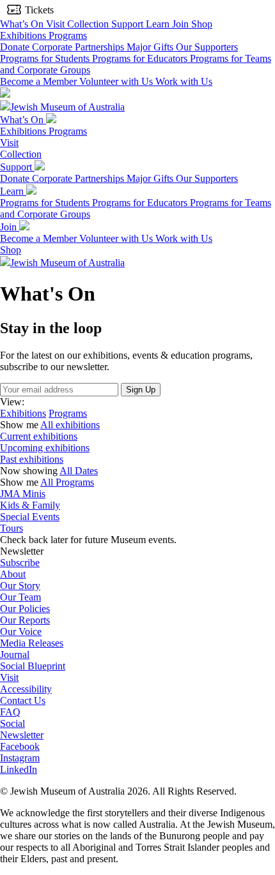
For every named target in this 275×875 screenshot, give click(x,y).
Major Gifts (151, 46)
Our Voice (21, 631)
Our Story (20, 585)
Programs (68, 35)
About (13, 574)
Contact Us (22, 700)
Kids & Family (30, 505)
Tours (11, 528)
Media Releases (31, 643)
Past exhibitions (31, 459)
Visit (56, 24)
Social (12, 723)
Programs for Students (46, 58)
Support (128, 24)
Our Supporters (207, 46)
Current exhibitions (38, 436)
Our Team (20, 597)
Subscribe (20, 562)
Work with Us (183, 81)
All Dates (78, 470)
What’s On (23, 24)
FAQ (10, 712)
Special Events (29, 516)
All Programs (67, 482)
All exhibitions (70, 424)
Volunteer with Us (117, 81)
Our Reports (25, 620)
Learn (159, 24)
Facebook (20, 746)
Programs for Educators (141, 58)
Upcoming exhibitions (45, 447)
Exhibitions (24, 35)
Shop (201, 24)
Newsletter (21, 734)
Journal (14, 654)
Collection (89, 24)
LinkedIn (18, 769)
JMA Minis (22, 493)
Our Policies (25, 608)
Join (181, 24)
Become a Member (39, 81)
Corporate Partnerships (79, 46)
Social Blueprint (32, 666)
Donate (16, 46)
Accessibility (26, 689)
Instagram (20, 757)
